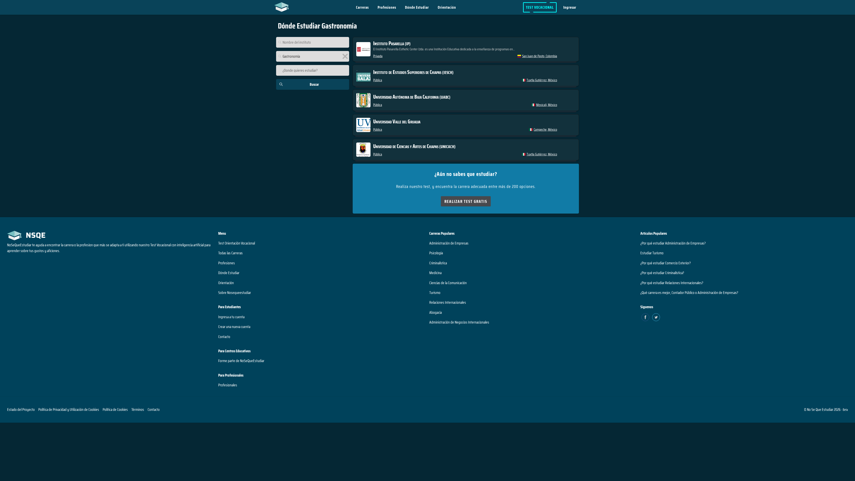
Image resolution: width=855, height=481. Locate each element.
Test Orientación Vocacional (236, 243)
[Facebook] (645, 317)
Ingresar (569, 7)
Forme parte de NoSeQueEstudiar (241, 361)
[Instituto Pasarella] (466, 49)
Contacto (224, 337)
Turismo (434, 292)
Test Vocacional (540, 7)
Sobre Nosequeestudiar (234, 292)
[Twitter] (656, 317)
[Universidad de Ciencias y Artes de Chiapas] (466, 149)
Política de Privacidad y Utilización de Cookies (68, 409)
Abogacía (435, 312)
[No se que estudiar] (282, 6)
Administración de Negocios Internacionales (459, 322)
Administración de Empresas (448, 243)
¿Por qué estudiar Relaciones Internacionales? (671, 283)
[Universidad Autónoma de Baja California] (466, 100)
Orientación (447, 7)
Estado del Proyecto (21, 409)
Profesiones (387, 7)
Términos (137, 409)
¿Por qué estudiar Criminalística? (662, 273)
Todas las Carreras (230, 253)
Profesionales (227, 385)
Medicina (435, 273)
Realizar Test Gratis (465, 201)
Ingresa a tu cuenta (231, 317)
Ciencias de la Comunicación (448, 283)
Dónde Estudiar (417, 7)
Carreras (362, 7)
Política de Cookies (115, 409)
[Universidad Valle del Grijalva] (466, 124)
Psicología (436, 253)
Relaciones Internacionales (447, 302)
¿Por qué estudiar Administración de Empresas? (673, 243)
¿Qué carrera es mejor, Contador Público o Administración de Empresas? (689, 292)
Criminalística (438, 263)
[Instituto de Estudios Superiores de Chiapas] (466, 75)
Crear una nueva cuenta (234, 327)
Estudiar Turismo (652, 253)
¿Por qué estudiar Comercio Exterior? (665, 263)
